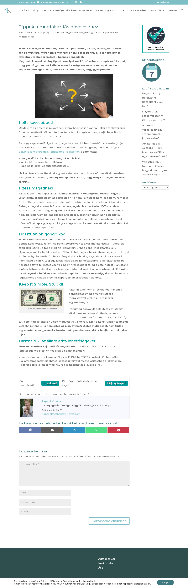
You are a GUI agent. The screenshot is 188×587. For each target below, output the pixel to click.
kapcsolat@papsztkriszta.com (61, 413)
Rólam (25, 10)
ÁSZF (101, 567)
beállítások (99, 583)
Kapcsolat (156, 10)
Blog (35, 10)
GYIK (122, 10)
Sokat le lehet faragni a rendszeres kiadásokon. (49, 151)
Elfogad (165, 582)
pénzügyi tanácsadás (72, 32)
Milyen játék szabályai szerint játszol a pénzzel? (153, 116)
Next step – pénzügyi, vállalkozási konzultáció (67, 10)
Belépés (173, 10)
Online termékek (138, 10)
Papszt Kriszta (34, 32)
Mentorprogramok (106, 10)
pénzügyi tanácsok (94, 32)
